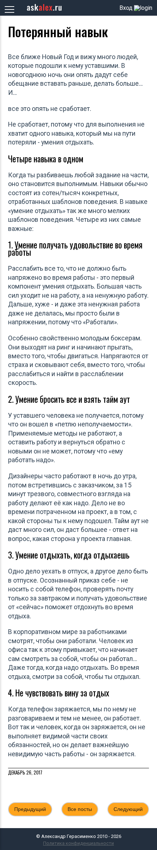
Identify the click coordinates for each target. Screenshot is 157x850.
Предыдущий (30, 809)
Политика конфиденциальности (78, 843)
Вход (126, 8)
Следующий (128, 809)
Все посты (80, 809)
